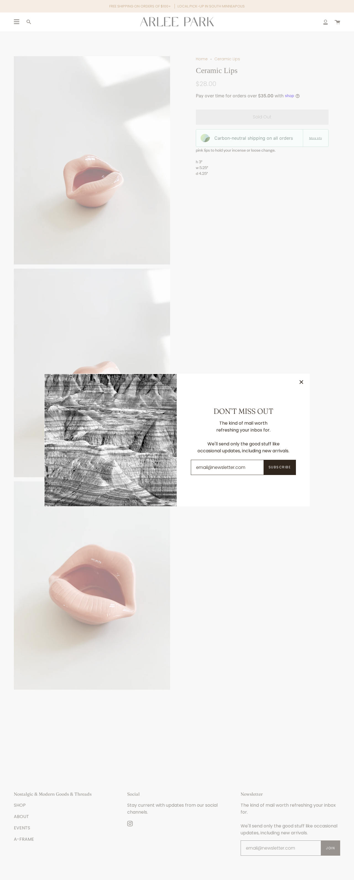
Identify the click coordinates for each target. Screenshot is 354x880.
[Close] (301, 382)
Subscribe (280, 467)
